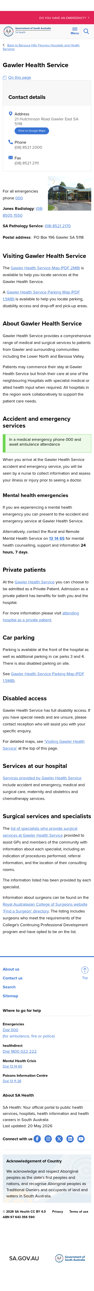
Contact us (13, 978)
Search (9, 986)
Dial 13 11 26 (12, 1081)
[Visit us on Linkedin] (70, 1139)
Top (85, 978)
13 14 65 (57, 538)
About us (11, 969)
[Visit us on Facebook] (37, 1139)
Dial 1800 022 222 (20, 1051)
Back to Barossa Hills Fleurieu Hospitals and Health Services (41, 47)
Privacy (57, 1212)
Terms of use (78, 1212)
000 (19, 198)
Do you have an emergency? (63, 18)
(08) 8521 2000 (28, 147)
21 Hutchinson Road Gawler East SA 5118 (46, 121)
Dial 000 (10, 1029)
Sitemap (10, 995)
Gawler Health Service (35, 582)
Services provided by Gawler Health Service (42, 777)
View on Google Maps (31, 130)
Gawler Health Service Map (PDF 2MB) (45, 267)
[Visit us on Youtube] (81, 1139)
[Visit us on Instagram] (48, 1139)
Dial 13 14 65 (12, 1066)
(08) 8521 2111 (27, 163)
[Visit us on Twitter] (59, 1139)
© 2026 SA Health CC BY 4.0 (24, 1212)
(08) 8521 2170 (58, 225)
